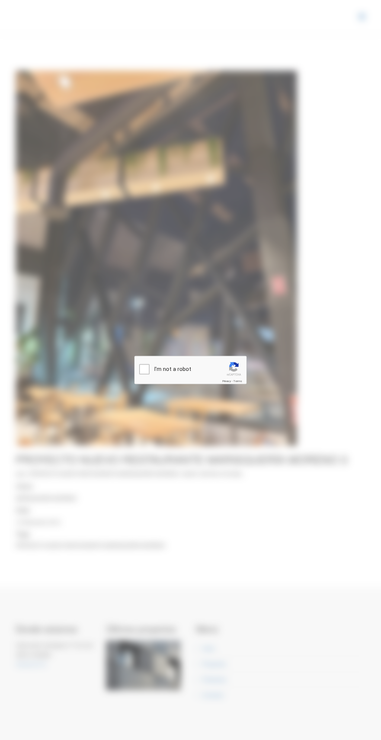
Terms (237, 381)
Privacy (226, 381)
